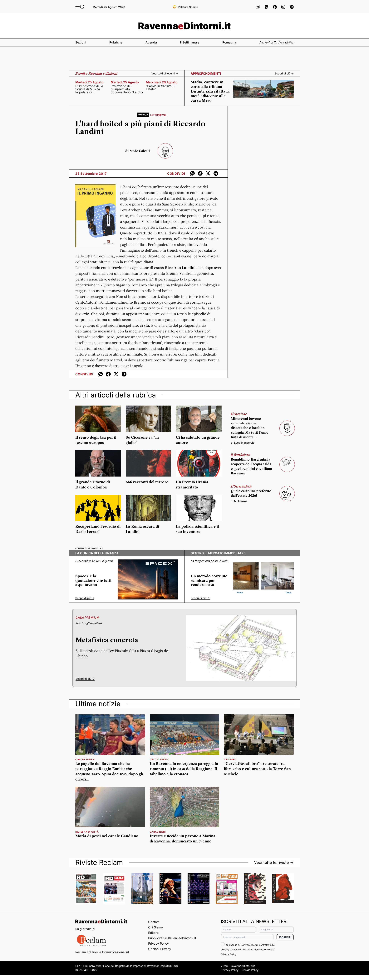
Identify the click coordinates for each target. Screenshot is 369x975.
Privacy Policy (158, 943)
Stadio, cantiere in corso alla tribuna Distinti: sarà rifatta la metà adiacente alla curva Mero (210, 91)
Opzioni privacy (159, 949)
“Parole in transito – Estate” (160, 87)
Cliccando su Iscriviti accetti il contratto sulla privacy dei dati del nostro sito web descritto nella (248, 949)
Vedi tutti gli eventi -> (164, 73)
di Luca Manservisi (243, 442)
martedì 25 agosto (89, 82)
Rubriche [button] (115, 42)
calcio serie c (85, 759)
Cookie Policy (250, 970)
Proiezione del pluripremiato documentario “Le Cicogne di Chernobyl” (127, 89)
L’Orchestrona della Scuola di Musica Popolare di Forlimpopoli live (89, 89)
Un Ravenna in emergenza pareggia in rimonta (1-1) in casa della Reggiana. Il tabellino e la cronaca (184, 769)
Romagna (229, 42)
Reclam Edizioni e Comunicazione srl (102, 952)
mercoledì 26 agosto (161, 82)
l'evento (230, 759)
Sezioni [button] (80, 42)
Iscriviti (285, 937)
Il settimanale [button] (189, 42)
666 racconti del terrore (147, 482)
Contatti (154, 922)
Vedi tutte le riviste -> (274, 862)
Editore (153, 933)
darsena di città (87, 831)
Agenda (151, 42)
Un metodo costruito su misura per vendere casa (209, 580)
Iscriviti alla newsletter (276, 42)
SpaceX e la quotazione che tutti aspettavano (93, 580)
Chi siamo (155, 927)
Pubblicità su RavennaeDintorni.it (172, 938)
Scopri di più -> (284, 73)
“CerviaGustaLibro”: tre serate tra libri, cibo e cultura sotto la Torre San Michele (257, 769)
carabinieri (158, 831)
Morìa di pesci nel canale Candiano (106, 836)
